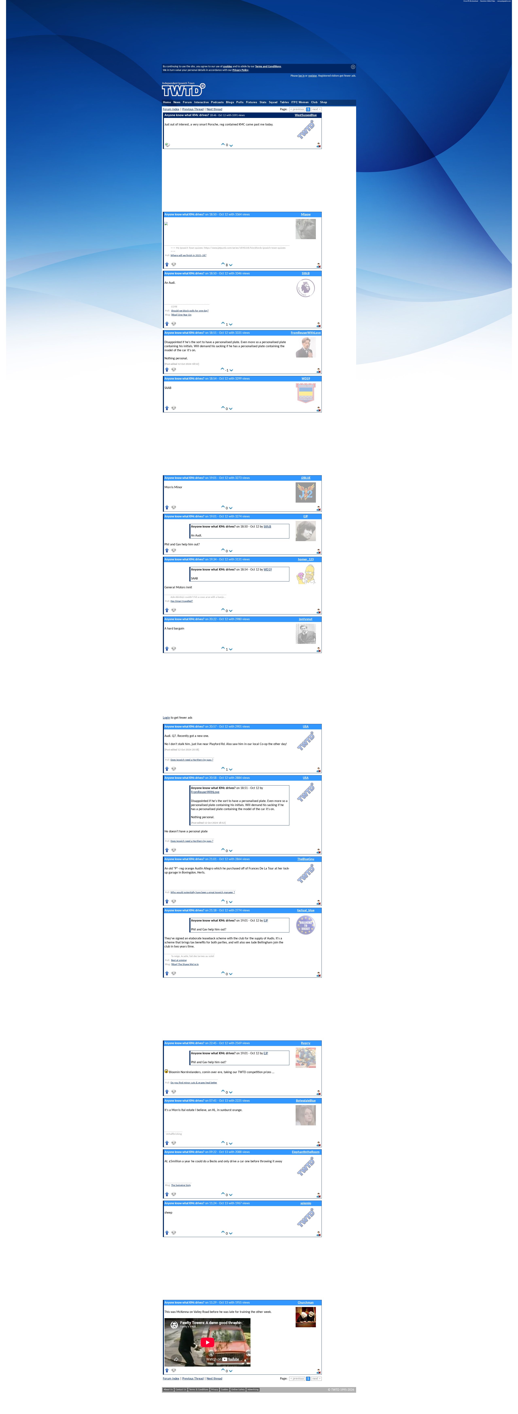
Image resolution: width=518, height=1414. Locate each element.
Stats (263, 102)
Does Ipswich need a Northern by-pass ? (192, 760)
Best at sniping (179, 960)
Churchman (306, 1302)
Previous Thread (193, 109)
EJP (306, 516)
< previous (297, 109)
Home (167, 102)
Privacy (214, 1389)
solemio (305, 1203)
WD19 (306, 378)
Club (314, 102)
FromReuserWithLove (306, 333)
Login (166, 717)
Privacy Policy (240, 70)
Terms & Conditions (198, 1389)
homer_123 (306, 559)
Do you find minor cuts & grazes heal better (194, 1082)
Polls (239, 102)
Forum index (171, 109)
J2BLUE (306, 478)
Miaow (306, 214)
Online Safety (238, 1389)
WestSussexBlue (306, 115)
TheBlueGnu (305, 859)
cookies (227, 66)
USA (306, 726)
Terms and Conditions (268, 66)
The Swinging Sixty (181, 1185)
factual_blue (305, 910)
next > (316, 109)
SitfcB (306, 273)
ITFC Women (300, 102)
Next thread (214, 109)
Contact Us (181, 1389)
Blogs (230, 102)
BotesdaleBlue (306, 1101)
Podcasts (217, 102)
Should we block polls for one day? (190, 310)
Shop (323, 102)
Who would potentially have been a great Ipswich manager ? (203, 892)
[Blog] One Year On (181, 315)
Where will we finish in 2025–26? (188, 255)
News (177, 102)
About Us (168, 1389)
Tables (284, 102)
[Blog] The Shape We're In (185, 964)
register (312, 75)
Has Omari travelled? (182, 601)
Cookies (224, 1389)
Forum (187, 102)
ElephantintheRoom (306, 1152)
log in (301, 75)
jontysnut (305, 619)
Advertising (253, 1389)
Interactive (201, 102)
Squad (273, 102)
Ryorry (305, 1043)
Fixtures (251, 102)
